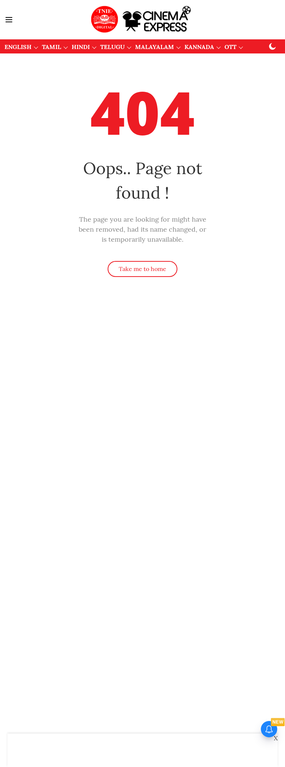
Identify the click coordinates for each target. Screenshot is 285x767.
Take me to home (142, 268)
